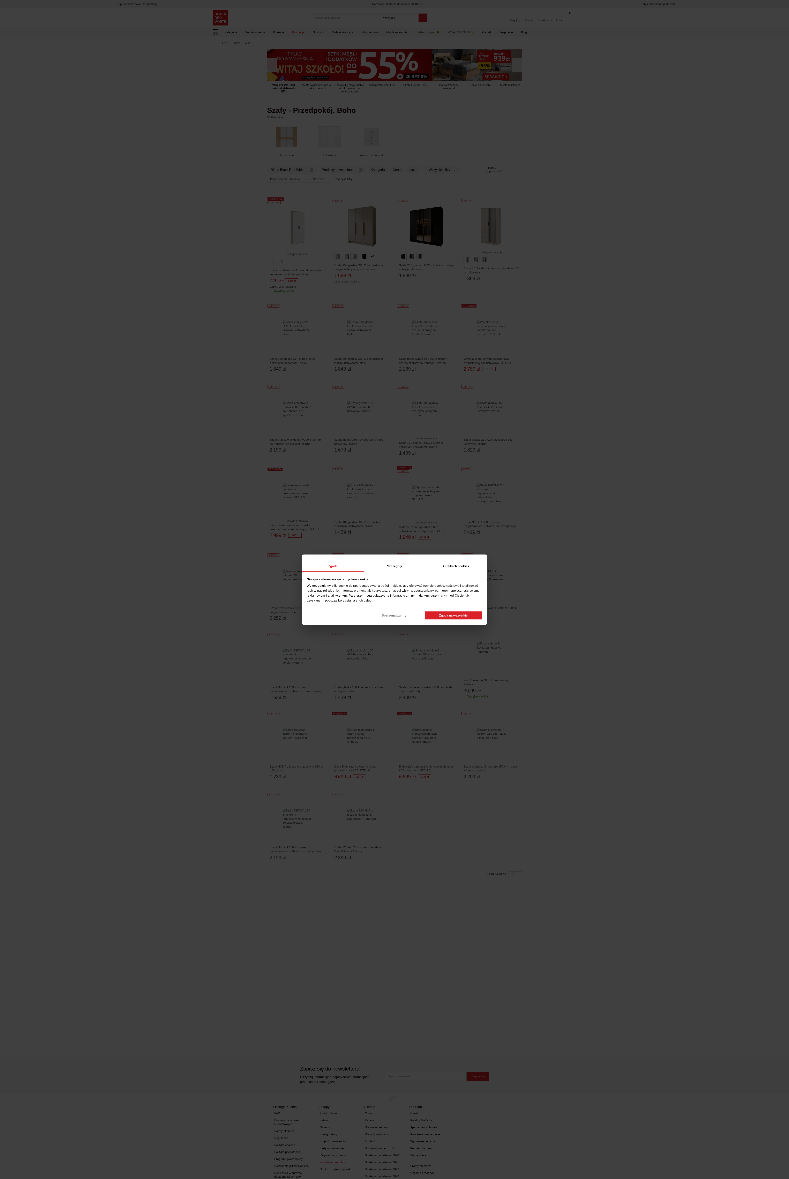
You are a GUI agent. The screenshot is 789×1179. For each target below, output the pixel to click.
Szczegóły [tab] (394, 566)
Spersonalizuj (391, 615)
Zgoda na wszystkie (453, 615)
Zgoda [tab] (333, 566)
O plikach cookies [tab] (456, 566)
